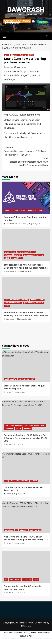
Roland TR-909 (17, 258)
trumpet (18, 428)
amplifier (13, 379)
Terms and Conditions (12, 632)
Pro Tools (24, 481)
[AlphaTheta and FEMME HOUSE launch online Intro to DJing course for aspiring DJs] (26, 517)
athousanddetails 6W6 (13, 303)
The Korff (9, 67)
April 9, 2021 (21, 67)
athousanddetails (37, 300)
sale (6, 425)
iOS (6, 579)
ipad (11, 579)
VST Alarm (27, 428)
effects (26, 379)
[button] (4, 35)
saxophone (9, 428)
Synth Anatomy (11, 271)
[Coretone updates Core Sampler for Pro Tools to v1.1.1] (26, 468)
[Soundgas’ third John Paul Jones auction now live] (26, 198)
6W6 (6, 300)
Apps (7, 55)
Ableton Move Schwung (26, 252)
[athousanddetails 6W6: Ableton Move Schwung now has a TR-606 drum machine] (26, 293)
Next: (28, 162)
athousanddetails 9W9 (13, 255)
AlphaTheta (9, 530)
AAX (6, 379)
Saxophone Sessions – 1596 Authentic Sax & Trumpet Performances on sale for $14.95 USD (26, 438)
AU (20, 379)
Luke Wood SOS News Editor (16, 224)
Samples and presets (37, 425)
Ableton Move (10, 252)
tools (36, 579)
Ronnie (8, 392)
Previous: (26, 151)
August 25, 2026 (34, 224)
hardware (39, 255)
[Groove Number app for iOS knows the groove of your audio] (26, 567)
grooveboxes (29, 255)
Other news (14, 481)
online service (35, 530)
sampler (34, 481)
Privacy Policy (30, 632)
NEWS (30, 55)
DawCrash (26, 10)
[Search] (47, 35)
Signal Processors (35, 210)
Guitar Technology (12, 210)
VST (32, 379)
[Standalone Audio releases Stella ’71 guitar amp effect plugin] (26, 366)
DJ (16, 530)
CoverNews (40, 622)
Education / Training (18, 55)
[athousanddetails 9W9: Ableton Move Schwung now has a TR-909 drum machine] (26, 245)
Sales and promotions (18, 425)
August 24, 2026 (25, 319)
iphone (18, 579)
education (23, 530)
